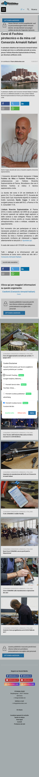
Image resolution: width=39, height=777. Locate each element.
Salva (32, 413)
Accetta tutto (9, 413)
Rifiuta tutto (22, 413)
